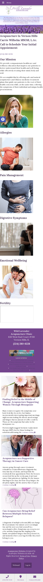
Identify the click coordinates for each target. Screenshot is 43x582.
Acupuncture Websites (17, 551)
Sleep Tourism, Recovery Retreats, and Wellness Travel (22, 365)
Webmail (16, 565)
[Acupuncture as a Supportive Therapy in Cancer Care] (21, 445)
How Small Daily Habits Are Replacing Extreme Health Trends (22, 369)
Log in (27, 565)
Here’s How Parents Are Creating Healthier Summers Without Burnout (21, 361)
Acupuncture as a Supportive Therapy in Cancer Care (18, 459)
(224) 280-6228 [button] (6, 54)
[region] (21, 25)
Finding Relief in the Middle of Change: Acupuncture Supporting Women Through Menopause (21, 402)
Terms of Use (25, 556)
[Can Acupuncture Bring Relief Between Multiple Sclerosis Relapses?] (21, 498)
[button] (3, 119)
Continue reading (28, 432)
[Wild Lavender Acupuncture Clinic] (21, 10)
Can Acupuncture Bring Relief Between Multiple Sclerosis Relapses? (19, 514)
